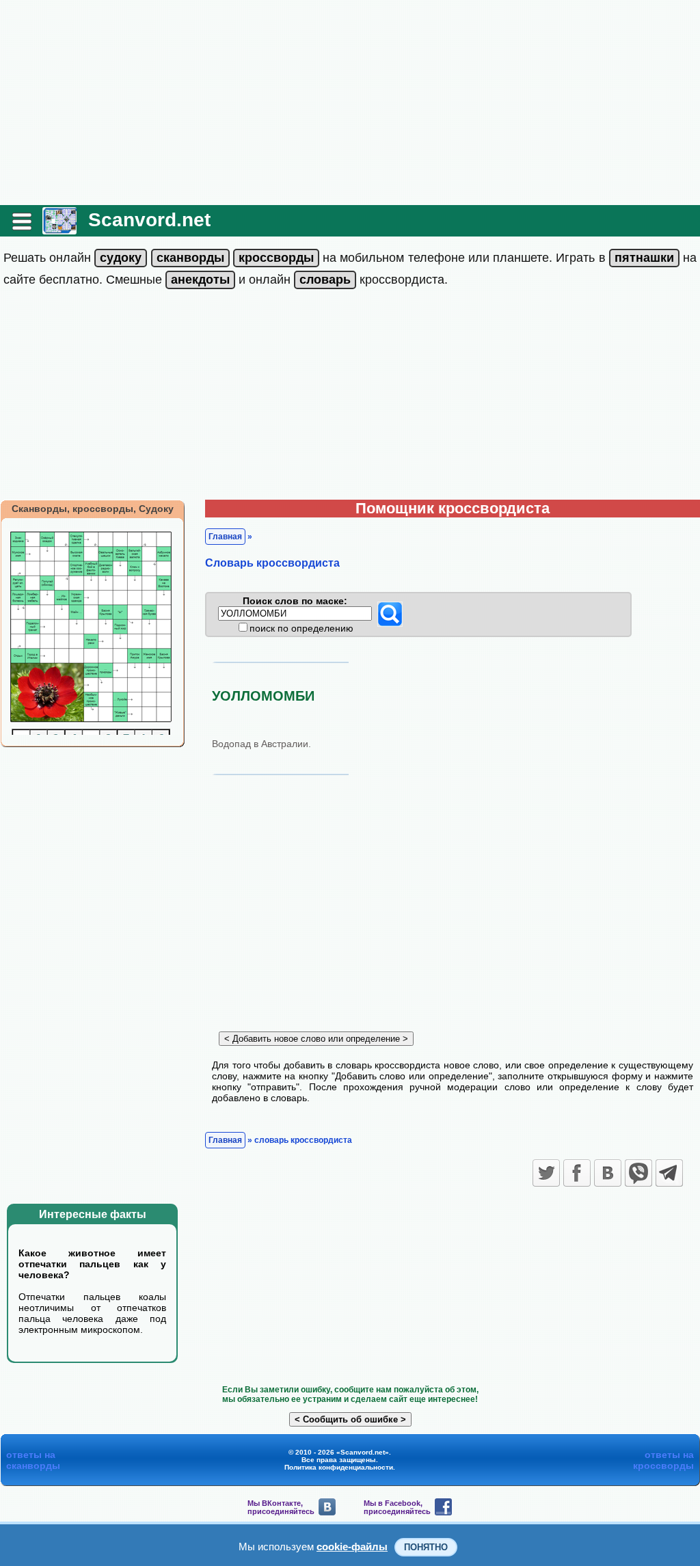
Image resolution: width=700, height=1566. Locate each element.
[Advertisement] (350, 102)
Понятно (426, 1547)
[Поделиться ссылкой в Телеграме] (669, 1173)
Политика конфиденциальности (338, 1467)
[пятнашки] (644, 258)
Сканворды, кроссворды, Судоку (93, 508)
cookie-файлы (352, 1546)
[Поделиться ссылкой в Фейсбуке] (577, 1173)
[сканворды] (190, 258)
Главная (225, 536)
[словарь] (325, 279)
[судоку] (120, 258)
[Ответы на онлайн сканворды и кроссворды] (59, 229)
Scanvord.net (149, 219)
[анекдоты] (200, 279)
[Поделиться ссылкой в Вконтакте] (607, 1173)
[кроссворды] (276, 258)
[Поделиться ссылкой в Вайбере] (638, 1173)
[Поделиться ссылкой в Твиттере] (546, 1173)
